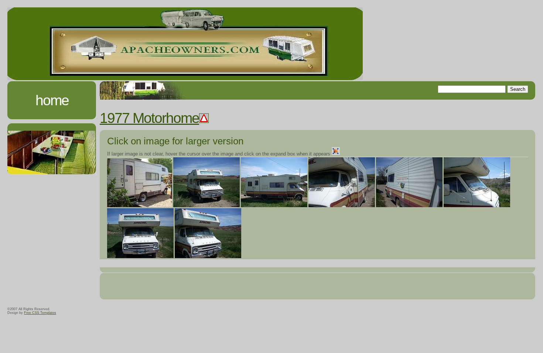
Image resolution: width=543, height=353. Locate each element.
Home (52, 100)
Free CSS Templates (40, 313)
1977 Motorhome (149, 118)
